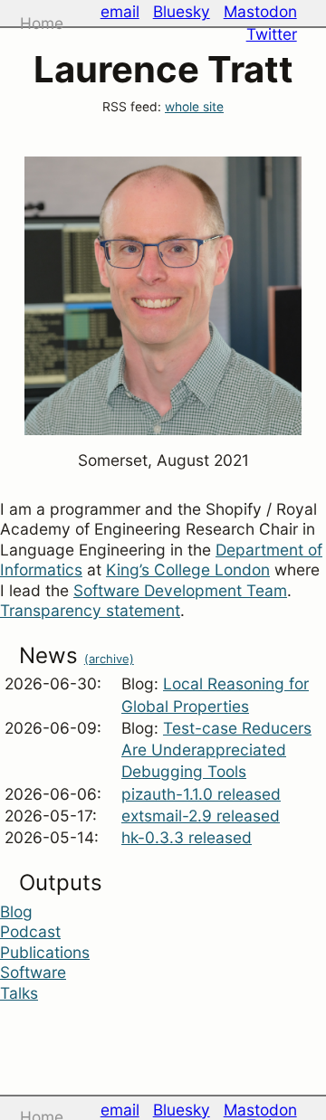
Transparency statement (90, 610)
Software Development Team (180, 590)
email (120, 11)
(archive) (109, 658)
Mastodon (260, 11)
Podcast (30, 931)
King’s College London (188, 569)
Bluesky (181, 11)
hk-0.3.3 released (186, 837)
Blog (16, 911)
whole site (194, 107)
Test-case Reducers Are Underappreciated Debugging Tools (216, 750)
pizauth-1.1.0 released (201, 793)
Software (33, 972)
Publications (45, 952)
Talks (19, 992)
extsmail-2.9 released (200, 815)
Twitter (271, 33)
